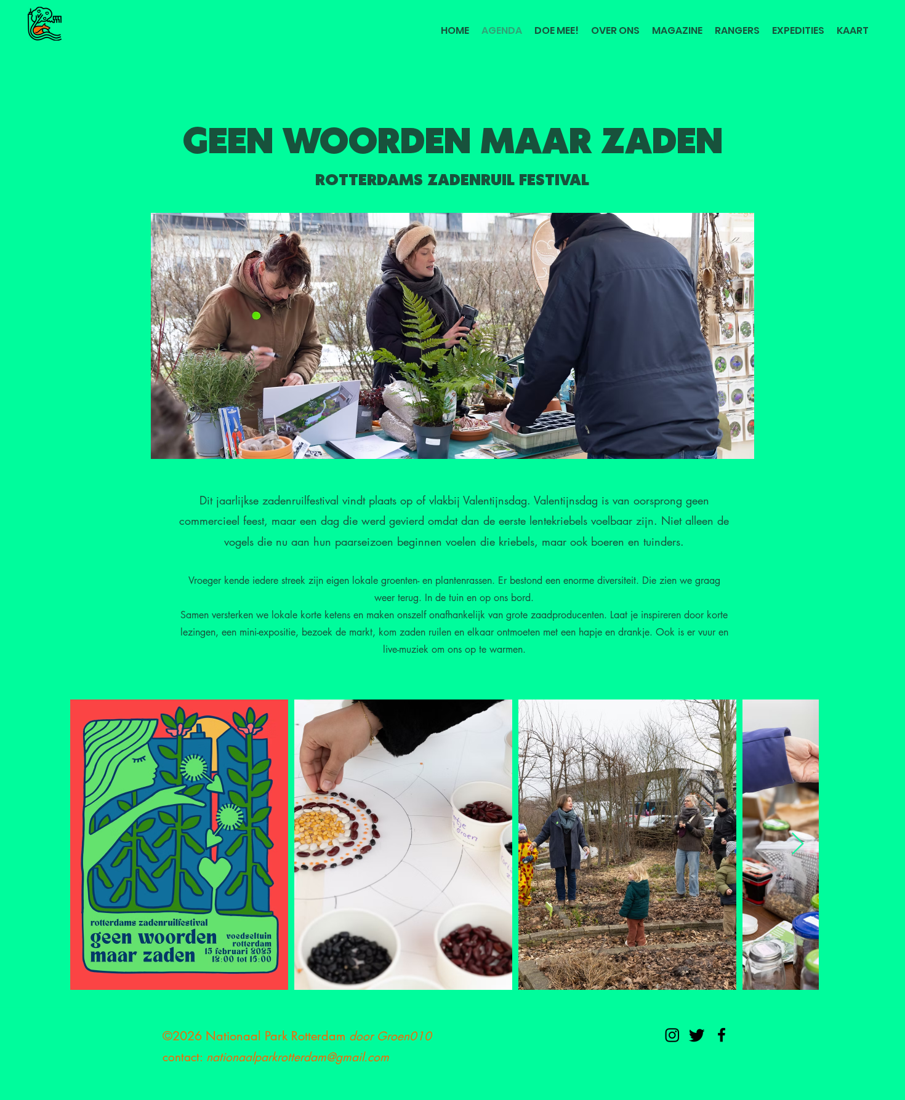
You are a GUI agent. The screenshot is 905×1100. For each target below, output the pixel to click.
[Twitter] (697, 1035)
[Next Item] (797, 844)
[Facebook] (721, 1035)
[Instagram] (672, 1035)
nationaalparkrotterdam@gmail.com (297, 1057)
